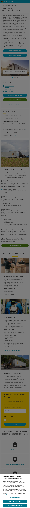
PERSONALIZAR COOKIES (15, 497)
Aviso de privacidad (10, 494)
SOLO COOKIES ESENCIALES (15, 501)
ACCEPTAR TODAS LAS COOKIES (14, 505)
